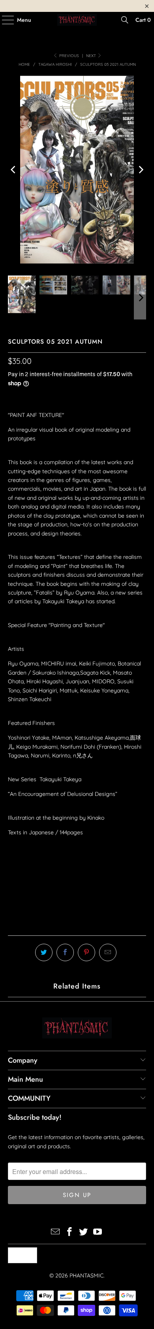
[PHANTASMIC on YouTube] (98, 1232)
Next (91, 55)
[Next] (140, 170)
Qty (12, 847)
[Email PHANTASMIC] (56, 1232)
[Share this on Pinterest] (86, 952)
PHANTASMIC (86, 1275)
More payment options (77, 925)
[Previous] (14, 170)
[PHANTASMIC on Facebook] (69, 1232)
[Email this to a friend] (107, 952)
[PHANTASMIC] (77, 20)
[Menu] (4, 20)
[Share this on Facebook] (65, 952)
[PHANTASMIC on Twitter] (84, 1232)
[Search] (124, 20)
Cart (143, 20)
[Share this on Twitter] (44, 952)
